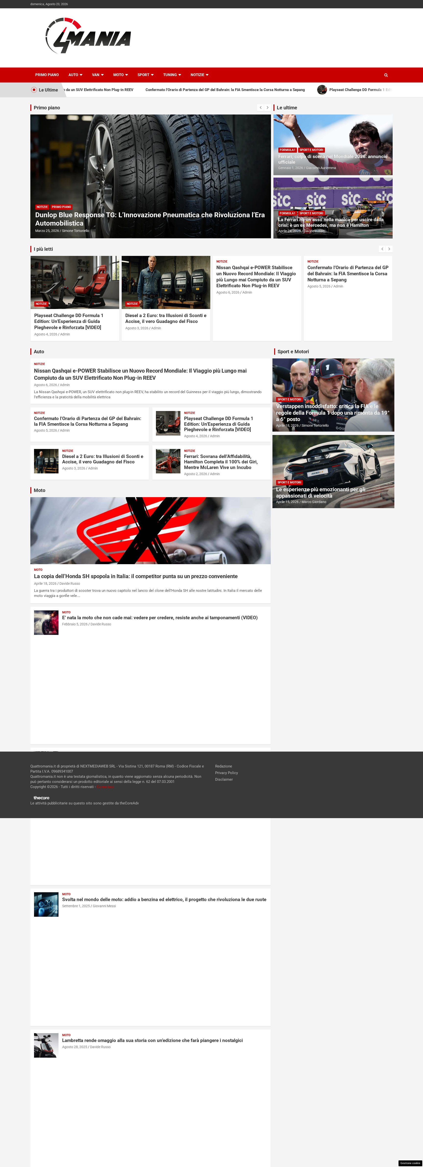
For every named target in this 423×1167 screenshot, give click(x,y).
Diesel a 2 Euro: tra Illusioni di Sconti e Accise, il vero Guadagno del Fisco (165, 318)
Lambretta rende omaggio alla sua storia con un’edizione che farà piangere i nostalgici (152, 1040)
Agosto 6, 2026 (227, 292)
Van (95, 75)
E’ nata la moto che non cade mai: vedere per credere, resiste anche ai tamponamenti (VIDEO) (160, 617)
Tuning (170, 75)
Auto (73, 75)
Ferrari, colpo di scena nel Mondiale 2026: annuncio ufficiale (333, 159)
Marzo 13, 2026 (47, 231)
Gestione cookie (410, 1163)
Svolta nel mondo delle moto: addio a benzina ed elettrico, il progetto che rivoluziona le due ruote (164, 899)
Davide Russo (314, 231)
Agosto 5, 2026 (318, 286)
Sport (143, 75)
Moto (118, 75)
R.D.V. (66, 231)
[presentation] (260, 107)
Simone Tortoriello (315, 425)
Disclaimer (224, 779)
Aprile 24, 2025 (289, 231)
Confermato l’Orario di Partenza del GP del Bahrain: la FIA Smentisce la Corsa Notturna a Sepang (347, 273)
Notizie (197, 75)
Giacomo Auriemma (321, 168)
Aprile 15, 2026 (287, 502)
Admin (65, 334)
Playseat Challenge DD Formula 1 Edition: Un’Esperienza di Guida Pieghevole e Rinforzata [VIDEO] (69, 321)
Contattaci (105, 787)
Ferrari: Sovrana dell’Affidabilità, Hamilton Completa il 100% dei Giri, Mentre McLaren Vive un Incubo (221, 462)
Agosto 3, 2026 (136, 328)
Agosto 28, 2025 (74, 1047)
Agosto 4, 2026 (45, 334)
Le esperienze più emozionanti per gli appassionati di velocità (320, 492)
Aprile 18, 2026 (45, 583)
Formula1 (287, 150)
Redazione (223, 766)
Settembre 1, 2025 (76, 906)
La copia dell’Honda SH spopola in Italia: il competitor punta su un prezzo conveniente (136, 576)
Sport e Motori (311, 150)
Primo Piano (47, 75)
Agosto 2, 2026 (195, 474)
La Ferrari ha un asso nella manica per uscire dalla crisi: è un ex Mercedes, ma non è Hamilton (331, 222)
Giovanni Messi (104, 906)
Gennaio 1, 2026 (290, 168)
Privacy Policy (226, 773)
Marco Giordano (314, 502)
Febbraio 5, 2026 (75, 624)
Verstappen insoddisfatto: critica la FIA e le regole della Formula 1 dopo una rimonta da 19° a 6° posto (333, 412)
